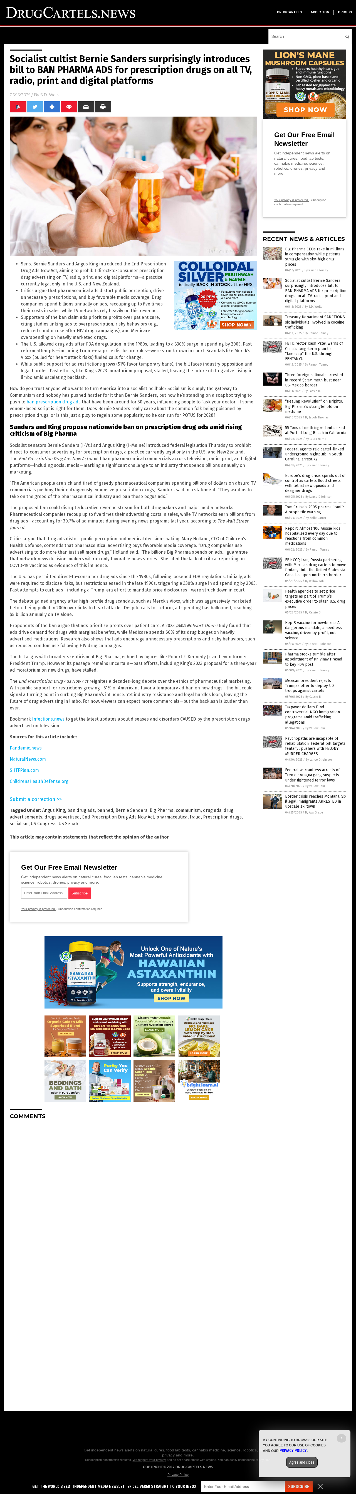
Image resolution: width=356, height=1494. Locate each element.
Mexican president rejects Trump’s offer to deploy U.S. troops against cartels (310, 685)
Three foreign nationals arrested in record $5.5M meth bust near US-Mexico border (314, 380)
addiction (319, 12)
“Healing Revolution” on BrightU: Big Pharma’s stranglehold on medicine (314, 406)
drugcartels (289, 12)
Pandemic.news (26, 748)
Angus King (53, 810)
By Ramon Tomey (316, 270)
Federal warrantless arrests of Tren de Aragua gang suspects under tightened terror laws (312, 775)
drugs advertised (62, 817)
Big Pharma (162, 810)
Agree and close (302, 1462)
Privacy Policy (178, 1475)
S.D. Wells (49, 94)
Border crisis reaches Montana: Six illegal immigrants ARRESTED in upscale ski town (315, 801)
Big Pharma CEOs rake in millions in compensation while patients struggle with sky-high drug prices (314, 257)
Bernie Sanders (131, 810)
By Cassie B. (313, 391)
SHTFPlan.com (24, 770)
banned (105, 810)
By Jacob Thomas (316, 417)
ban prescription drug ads (53, 402)
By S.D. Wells (313, 307)
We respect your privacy (149, 1459)
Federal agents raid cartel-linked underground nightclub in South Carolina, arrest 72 (314, 454)
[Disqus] (133, 1193)
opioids (345, 12)
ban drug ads (81, 810)
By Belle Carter (316, 518)
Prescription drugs (222, 817)
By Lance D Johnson (318, 497)
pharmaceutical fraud (178, 817)
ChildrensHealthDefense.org (39, 781)
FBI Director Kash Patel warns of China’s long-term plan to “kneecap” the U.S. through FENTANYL (314, 351)
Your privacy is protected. (38, 909)
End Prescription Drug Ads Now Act (118, 817)
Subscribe (298, 1486)
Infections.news (48, 719)
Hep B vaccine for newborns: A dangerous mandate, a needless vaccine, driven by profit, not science (313, 630)
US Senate (69, 823)
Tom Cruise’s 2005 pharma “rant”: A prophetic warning (314, 509)
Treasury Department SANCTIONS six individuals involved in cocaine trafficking (315, 322)
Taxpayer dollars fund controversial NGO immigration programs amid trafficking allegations (312, 715)
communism (188, 810)
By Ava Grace (314, 812)
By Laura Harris (316, 439)
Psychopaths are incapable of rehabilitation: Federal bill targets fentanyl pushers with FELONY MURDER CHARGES (315, 746)
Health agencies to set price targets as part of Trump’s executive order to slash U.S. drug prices (315, 599)
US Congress (43, 823)
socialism (19, 823)
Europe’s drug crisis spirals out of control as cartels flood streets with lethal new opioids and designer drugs (315, 483)
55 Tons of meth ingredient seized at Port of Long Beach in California (315, 430)
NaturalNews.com (28, 759)
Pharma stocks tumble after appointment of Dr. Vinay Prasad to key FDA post (313, 659)
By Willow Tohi (315, 581)
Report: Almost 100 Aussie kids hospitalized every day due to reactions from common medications (312, 536)
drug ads (212, 810)
